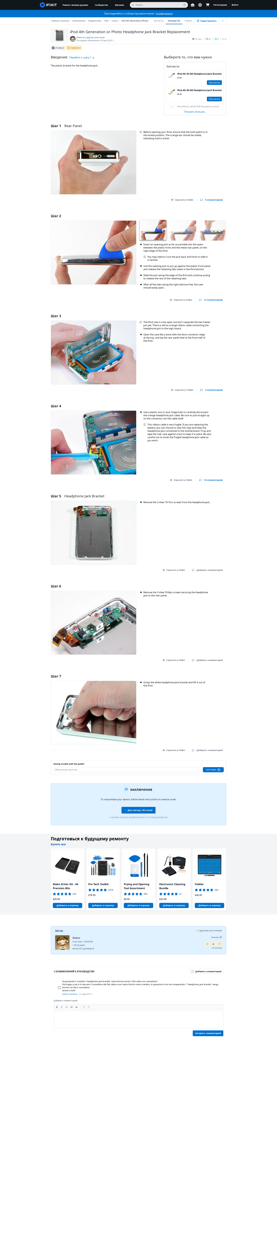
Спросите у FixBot (184, 199)
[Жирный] (57, 1007)
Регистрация (220, 4)
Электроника (78, 20)
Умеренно (76, 47)
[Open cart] (207, 5)
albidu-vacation (69, 994)
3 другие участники (95, 37)
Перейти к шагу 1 (80, 57)
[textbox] (138, 1019)
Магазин (119, 5)
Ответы (188, 20)
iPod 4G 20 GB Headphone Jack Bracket (199, 73)
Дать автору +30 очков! (140, 810)
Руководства (174, 20)
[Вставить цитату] (76, 1007)
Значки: (216, 937)
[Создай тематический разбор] (213, 944)
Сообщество (101, 5)
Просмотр (214, 82)
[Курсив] (61, 1007)
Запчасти (158, 20)
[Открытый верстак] (192, 5)
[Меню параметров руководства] (222, 20)
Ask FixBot (211, 769)
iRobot (79, 37)
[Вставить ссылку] (71, 1007)
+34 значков (217, 948)
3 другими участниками (210, 930)
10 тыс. (198, 39)
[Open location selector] (200, 5)
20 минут (59, 47)
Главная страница (60, 20)
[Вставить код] (66, 1007)
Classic (115, 20)
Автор (59, 930)
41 (210, 39)
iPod (106, 20)
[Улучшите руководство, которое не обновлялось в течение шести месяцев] (219, 944)
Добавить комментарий (207, 212)
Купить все (58, 844)
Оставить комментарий (208, 1033)
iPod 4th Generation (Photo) (134, 20)
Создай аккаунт (164, 13)
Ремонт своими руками (75, 5)
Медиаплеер (94, 20)
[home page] (48, 4)
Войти (235, 4)
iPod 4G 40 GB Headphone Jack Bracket (199, 90)
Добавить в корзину (67, 905)
